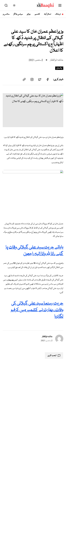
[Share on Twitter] (40, 79)
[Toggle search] (6, 5)
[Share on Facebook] (47, 79)
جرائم (29, 14)
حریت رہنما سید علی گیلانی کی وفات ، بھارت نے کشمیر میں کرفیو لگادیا (37, 310)
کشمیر (37, 14)
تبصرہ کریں (52, 355)
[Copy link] (24, 79)
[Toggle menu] (60, 5)
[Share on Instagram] (32, 79)
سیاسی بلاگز (18, 14)
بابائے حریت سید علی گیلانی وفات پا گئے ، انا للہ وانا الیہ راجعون (34, 250)
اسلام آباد (47, 14)
